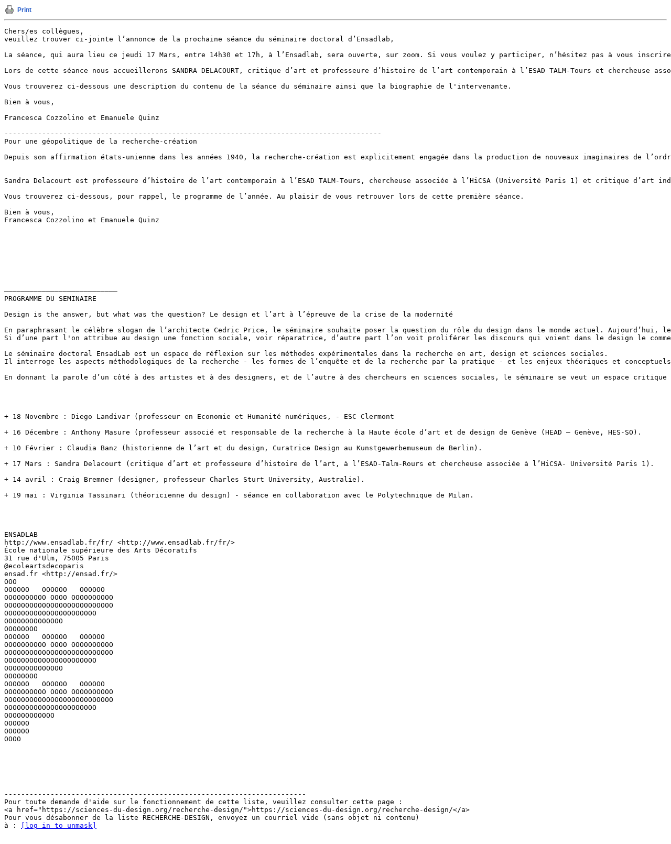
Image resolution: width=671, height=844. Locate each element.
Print (24, 10)
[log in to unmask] (58, 825)
